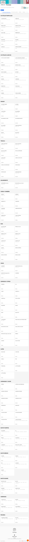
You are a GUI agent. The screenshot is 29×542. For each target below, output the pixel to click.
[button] (2, 10)
